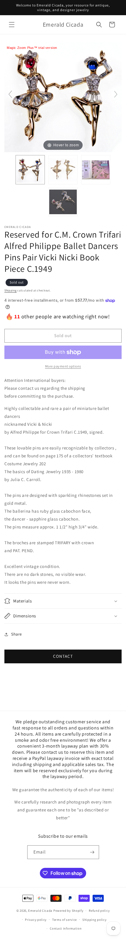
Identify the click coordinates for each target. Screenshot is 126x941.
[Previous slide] (10, 94)
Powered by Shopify (68, 911)
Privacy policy (36, 920)
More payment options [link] (63, 366)
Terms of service (64, 920)
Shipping (10, 290)
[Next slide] (116, 94)
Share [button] (16, 634)
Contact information (65, 928)
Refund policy (99, 911)
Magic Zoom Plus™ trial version (32, 47)
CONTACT (63, 656)
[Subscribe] (92, 852)
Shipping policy (94, 920)
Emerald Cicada (40, 911)
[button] (11, 24)
